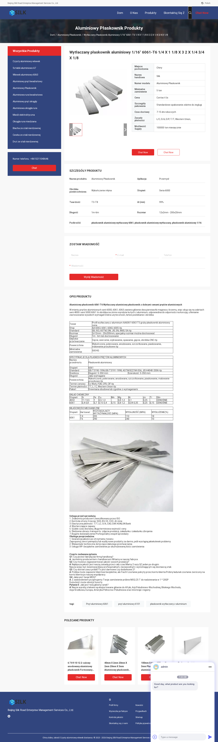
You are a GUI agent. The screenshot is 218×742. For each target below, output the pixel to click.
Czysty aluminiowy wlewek (26, 61)
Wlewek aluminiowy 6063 (25, 74)
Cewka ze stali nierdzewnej (27, 135)
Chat (34, 167)
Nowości (139, 705)
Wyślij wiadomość (94, 277)
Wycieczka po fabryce (118, 711)
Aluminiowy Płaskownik (69, 35)
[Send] (210, 736)
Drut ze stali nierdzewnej (25, 141)
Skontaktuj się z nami (118, 723)
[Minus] (210, 667)
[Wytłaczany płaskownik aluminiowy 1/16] (98, 92)
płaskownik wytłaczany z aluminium (168, 604)
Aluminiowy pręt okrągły (25, 101)
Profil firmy (113, 705)
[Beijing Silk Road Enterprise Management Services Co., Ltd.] (18, 12)
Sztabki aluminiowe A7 (24, 68)
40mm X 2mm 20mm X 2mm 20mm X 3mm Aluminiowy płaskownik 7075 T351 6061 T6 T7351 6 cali (118, 667)
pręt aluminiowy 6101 (129, 604)
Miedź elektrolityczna (24, 115)
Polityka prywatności (144, 723)
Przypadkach (141, 711)
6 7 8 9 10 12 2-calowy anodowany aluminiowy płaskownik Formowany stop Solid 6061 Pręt (80, 667)
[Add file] (155, 736)
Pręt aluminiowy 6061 (97, 604)
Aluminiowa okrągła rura (25, 108)
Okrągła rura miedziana (24, 121)
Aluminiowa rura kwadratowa (27, 94)
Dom (52, 35)
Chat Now (143, 152)
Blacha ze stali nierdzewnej (27, 128)
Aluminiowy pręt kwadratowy (27, 81)
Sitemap (139, 717)
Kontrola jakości (116, 717)
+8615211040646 (39, 159)
